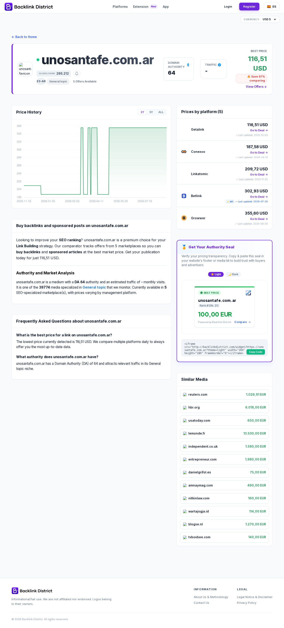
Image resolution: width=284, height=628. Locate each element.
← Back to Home (24, 37)
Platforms (120, 6)
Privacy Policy (246, 602)
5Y (151, 112)
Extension (144, 6)
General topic (58, 81)
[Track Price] (76, 73)
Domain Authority (176, 64)
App (166, 6)
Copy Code (255, 352)
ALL (161, 112)
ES (274, 6)
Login (228, 6)
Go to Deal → (259, 130)
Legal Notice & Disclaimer (254, 597)
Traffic (211, 64)
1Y (142, 112)
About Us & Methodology (211, 597)
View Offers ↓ (256, 86)
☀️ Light (216, 274)
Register (249, 6)
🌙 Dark (233, 274)
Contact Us (201, 602)
